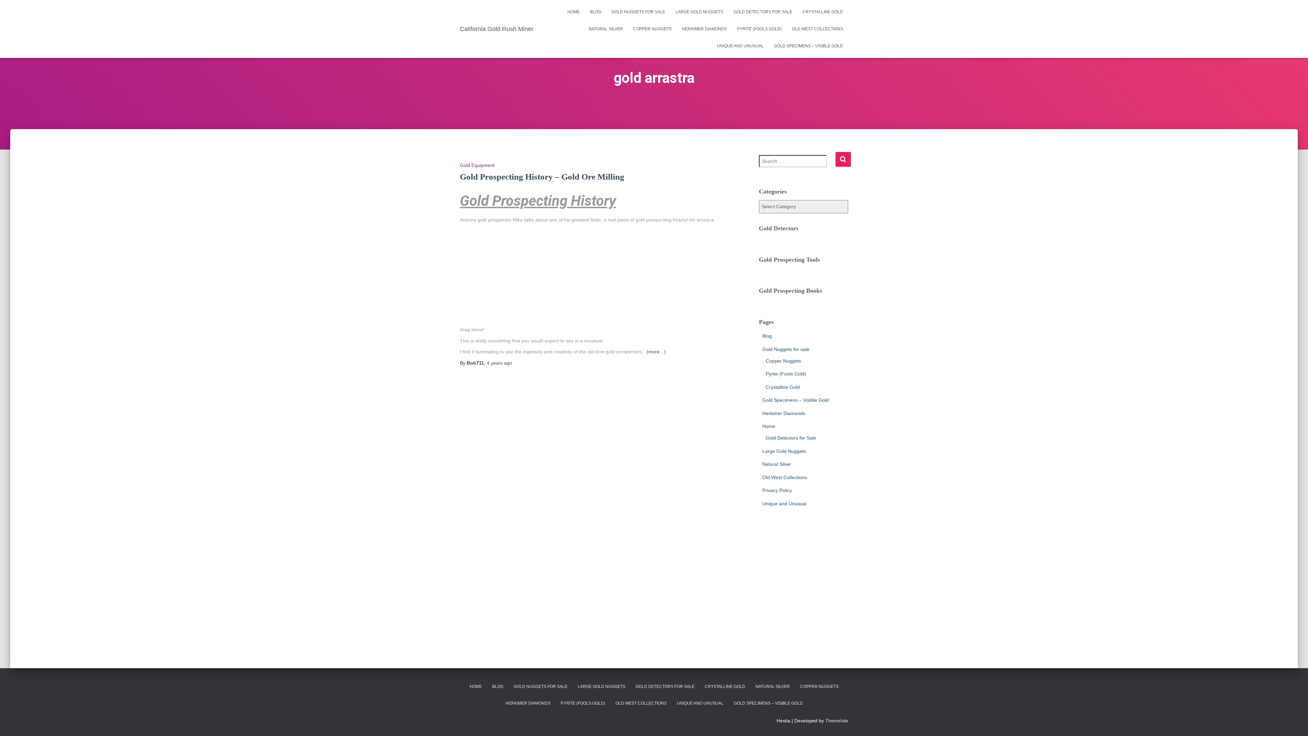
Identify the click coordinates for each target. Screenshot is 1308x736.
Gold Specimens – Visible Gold (808, 46)
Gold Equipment (477, 165)
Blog (595, 12)
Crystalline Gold (823, 12)
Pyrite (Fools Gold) (759, 29)
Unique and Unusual (740, 46)
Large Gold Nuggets (699, 12)
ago (499, 363)
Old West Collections (817, 29)
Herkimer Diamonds (704, 29)
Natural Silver (606, 29)
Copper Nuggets (652, 29)
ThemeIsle (836, 720)
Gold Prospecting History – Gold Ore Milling (542, 176)
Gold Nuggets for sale (638, 12)
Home (573, 12)
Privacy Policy (777, 490)
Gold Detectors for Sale (762, 12)
